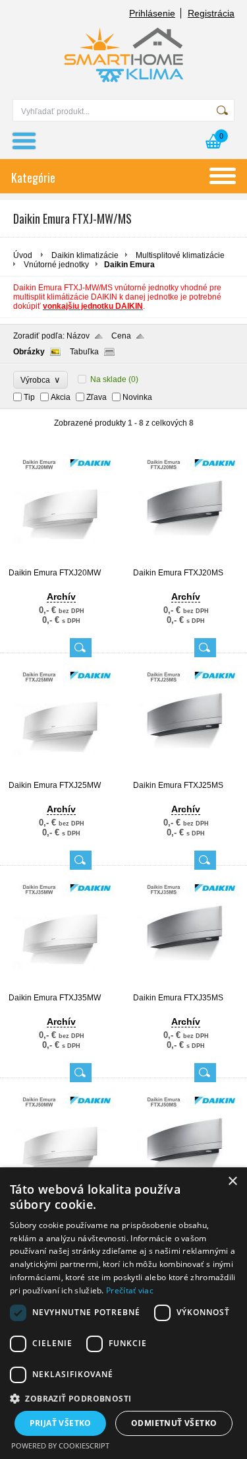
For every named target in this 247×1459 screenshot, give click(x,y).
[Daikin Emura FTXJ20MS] (185, 562)
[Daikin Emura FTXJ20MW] (61, 562)
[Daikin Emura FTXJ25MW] (61, 774)
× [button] (232, 1181)
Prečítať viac (129, 1290)
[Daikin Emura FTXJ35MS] (185, 987)
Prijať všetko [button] (61, 1423)
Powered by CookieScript (60, 1445)
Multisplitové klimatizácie (180, 255)
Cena (121, 335)
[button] (123, 1398)
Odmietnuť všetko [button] (174, 1423)
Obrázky (29, 351)
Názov (78, 335)
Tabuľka (84, 351)
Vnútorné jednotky (56, 264)
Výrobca (40, 380)
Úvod (22, 255)
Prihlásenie (152, 13)
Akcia (60, 397)
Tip (29, 397)
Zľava (96, 397)
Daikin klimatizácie (85, 255)
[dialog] (123, 1313)
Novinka (137, 397)
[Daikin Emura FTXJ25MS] (185, 774)
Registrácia (211, 13)
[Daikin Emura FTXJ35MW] (61, 987)
